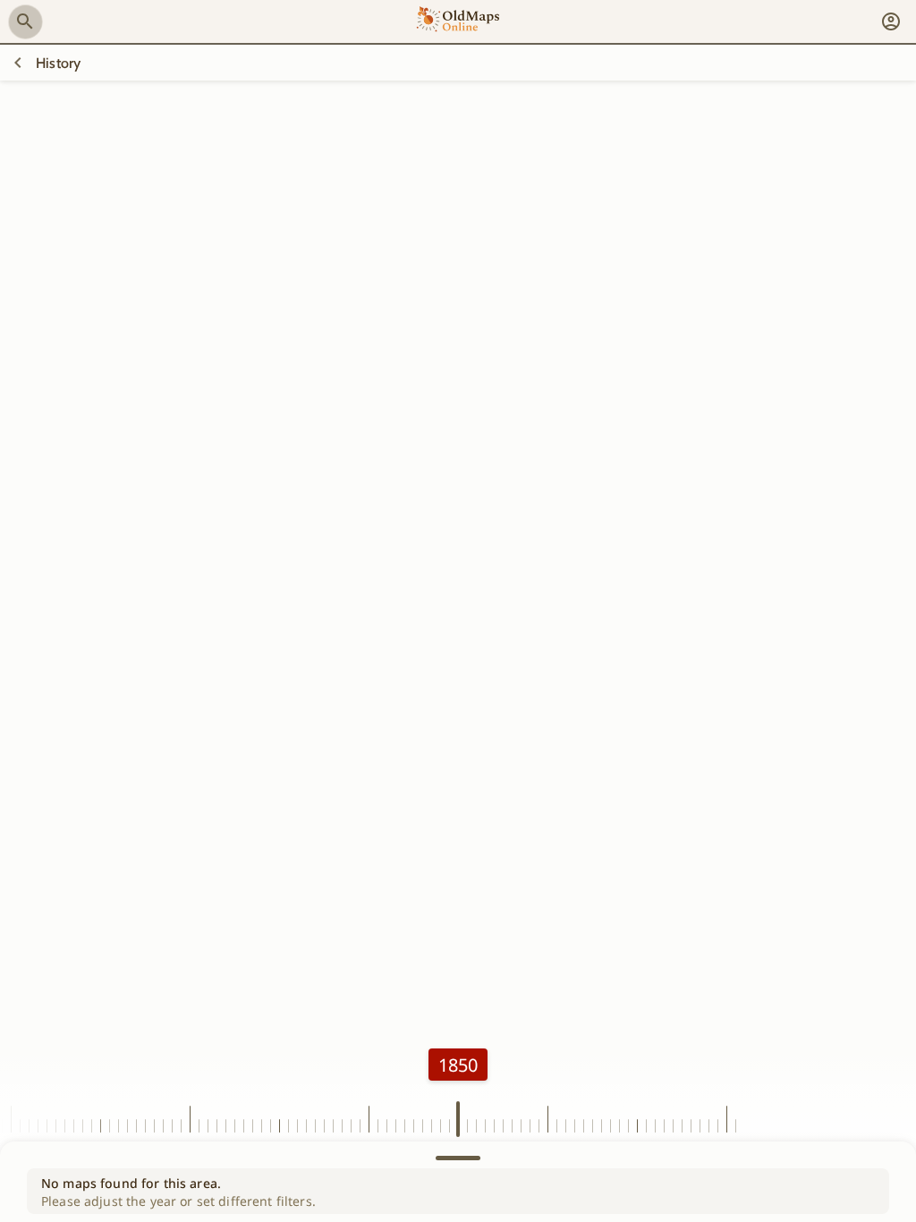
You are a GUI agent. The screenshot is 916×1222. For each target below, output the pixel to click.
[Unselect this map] (18, 62)
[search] (25, 21)
